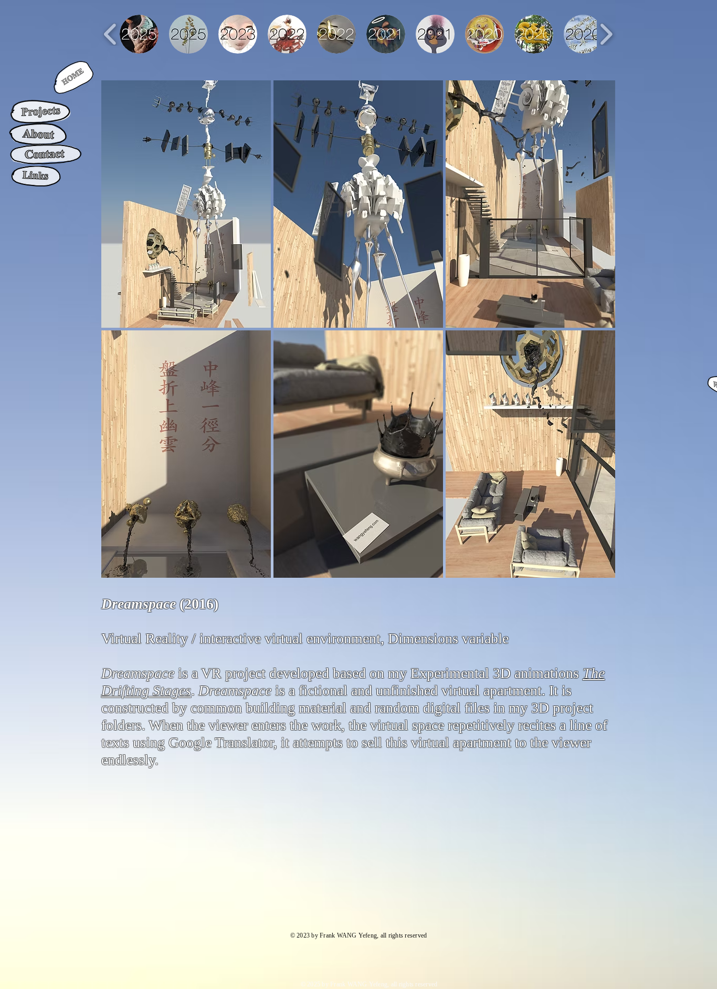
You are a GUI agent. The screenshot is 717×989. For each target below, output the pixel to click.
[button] (186, 204)
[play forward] (606, 34)
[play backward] (110, 34)
